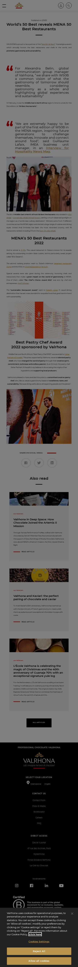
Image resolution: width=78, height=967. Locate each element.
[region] (39, 937)
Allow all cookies (38, 960)
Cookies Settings (38, 941)
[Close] (72, 914)
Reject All (39, 951)
